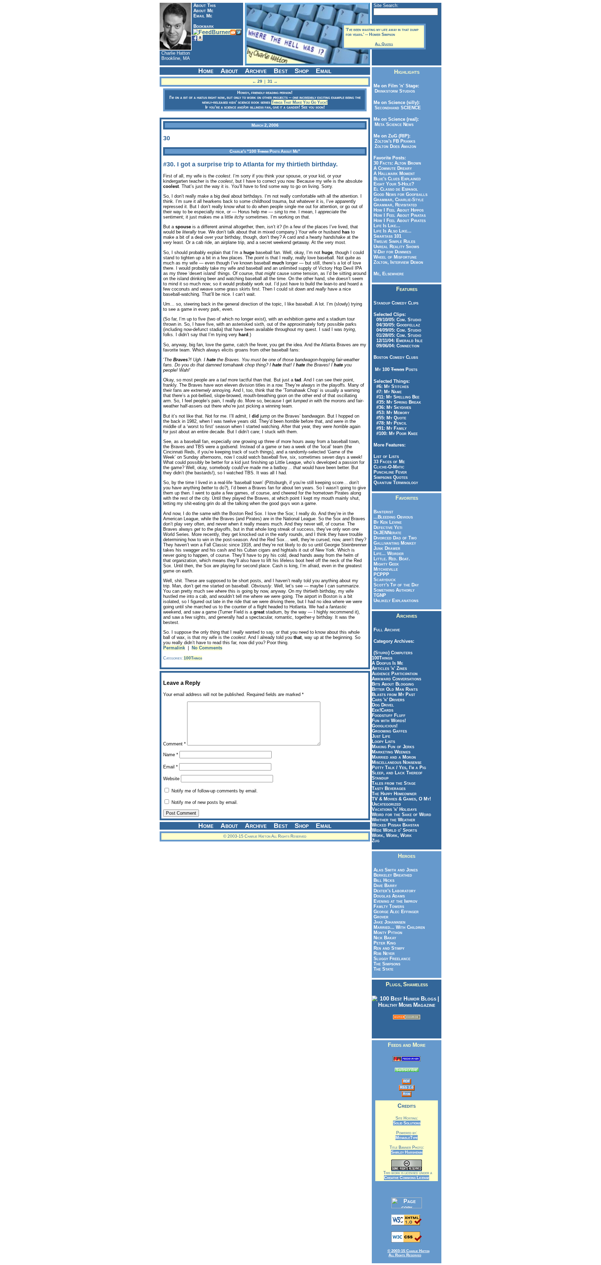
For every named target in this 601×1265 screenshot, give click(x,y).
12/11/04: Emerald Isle (398, 340)
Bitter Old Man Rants (395, 689)
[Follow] (238, 32)
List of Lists (386, 456)
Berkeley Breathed (393, 875)
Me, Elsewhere (389, 273)
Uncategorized (386, 804)
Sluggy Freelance (392, 958)
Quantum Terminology (396, 482)
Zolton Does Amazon (394, 146)
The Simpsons (387, 963)
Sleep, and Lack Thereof (397, 772)
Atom (406, 1094)
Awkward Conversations (396, 678)
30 (166, 138)
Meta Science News (393, 124)
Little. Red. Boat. (392, 558)
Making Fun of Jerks (393, 746)
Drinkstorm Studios (393, 91)
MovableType (406, 1137)
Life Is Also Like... (392, 231)
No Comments (207, 647)
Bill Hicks (384, 880)
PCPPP (381, 574)
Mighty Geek (386, 564)
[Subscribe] (211, 32)
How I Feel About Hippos (399, 210)
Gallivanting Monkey (395, 543)
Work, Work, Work (392, 835)
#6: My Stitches (391, 386)
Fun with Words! (389, 720)
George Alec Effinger (396, 911)
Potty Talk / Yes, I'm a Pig (399, 767)
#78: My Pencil (390, 423)
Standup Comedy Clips (396, 303)
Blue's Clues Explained (397, 178)
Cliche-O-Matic (389, 466)
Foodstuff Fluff (389, 715)
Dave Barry (385, 885)
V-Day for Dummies (392, 251)
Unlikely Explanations (396, 600)
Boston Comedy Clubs (396, 357)
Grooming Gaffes (389, 731)
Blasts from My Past (393, 694)
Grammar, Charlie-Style (399, 199)
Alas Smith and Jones (396, 869)
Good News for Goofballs (400, 194)
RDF (406, 1081)
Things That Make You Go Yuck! (299, 102)
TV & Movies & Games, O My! (401, 798)
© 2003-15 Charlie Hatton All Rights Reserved (408, 1253)
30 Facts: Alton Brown (397, 163)
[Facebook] (194, 38)
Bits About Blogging (393, 684)
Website (171, 778)
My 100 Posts (396, 369)
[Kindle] (200, 38)
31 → (272, 81)
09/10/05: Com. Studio (397, 319)
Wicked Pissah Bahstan (395, 825)
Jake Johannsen (390, 922)
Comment (174, 743)
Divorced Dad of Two (395, 537)
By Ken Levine (388, 522)
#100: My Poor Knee (396, 433)
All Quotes (384, 44)
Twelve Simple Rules (394, 241)
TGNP (380, 595)
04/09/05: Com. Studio (397, 330)
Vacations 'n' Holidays (394, 809)
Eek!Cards (382, 710)
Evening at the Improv (395, 901)
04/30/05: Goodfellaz (397, 324)
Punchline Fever (390, 472)
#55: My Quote (390, 417)
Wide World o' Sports (394, 830)
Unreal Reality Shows (396, 246)
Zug (375, 840)
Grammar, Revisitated (395, 204)
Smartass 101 (387, 236)
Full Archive (387, 629)
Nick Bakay (385, 937)
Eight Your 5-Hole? (394, 184)
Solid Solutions (406, 1123)
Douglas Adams (389, 896)
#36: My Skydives (392, 407)
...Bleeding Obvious (393, 517)
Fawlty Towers (389, 906)
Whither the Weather (393, 819)
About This (204, 5)
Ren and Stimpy (389, 948)
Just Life (381, 736)
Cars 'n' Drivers (388, 699)
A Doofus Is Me (387, 663)
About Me (203, 10)
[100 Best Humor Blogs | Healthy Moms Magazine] (406, 1005)
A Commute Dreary (393, 168)
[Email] (233, 32)
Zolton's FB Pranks (393, 141)
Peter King (385, 943)
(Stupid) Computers (393, 652)
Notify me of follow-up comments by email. (214, 790)
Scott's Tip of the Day (396, 584)
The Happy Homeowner (394, 793)
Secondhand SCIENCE (396, 107)
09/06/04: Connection (396, 345)
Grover (381, 916)
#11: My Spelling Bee (396, 397)
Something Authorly (394, 590)
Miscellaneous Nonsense (397, 762)
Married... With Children (399, 927)
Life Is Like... (387, 225)
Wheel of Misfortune (395, 257)
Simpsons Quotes (391, 477)
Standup (380, 778)
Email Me (202, 15)
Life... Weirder (389, 553)
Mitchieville (386, 569)
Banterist (383, 511)
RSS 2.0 (407, 1087)
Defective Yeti (388, 527)
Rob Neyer (384, 953)
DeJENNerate (387, 532)
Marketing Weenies (391, 751)
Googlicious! (385, 725)
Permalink (174, 647)
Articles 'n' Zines (389, 668)
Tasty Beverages (389, 788)
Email (170, 766)
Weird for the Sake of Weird (401, 814)
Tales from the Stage (394, 783)
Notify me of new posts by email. (204, 802)
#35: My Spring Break (397, 402)
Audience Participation (395, 673)
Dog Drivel (383, 704)
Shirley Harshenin (407, 1152)
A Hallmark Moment (394, 173)
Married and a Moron (394, 757)
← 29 (257, 81)
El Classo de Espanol (396, 189)
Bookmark (203, 26)
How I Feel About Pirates (400, 220)
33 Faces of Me (389, 461)
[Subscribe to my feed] (406, 1059)
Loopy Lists (383, 741)
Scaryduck (385, 579)
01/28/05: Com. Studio (397, 335)
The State (383, 969)
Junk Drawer (387, 548)
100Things (193, 658)
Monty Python (388, 932)
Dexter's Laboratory (395, 890)
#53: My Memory (391, 412)
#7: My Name (388, 391)
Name (170, 754)
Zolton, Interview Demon (398, 262)
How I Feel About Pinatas (400, 215)
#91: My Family (390, 428)
